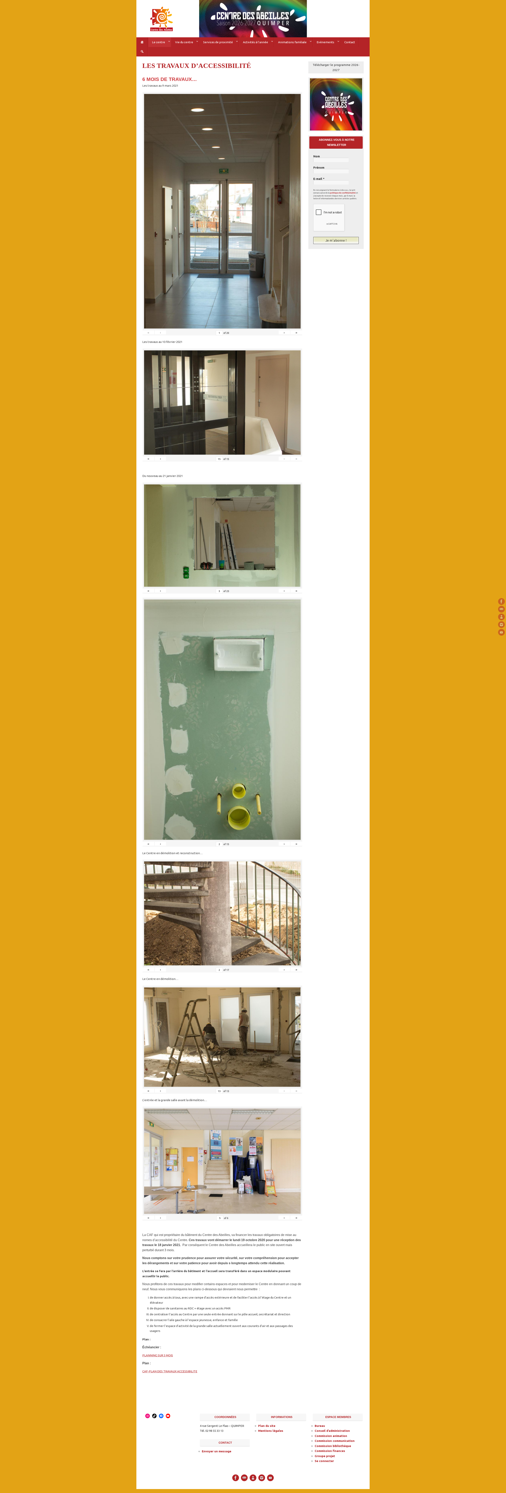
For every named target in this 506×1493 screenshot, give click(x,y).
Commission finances (330, 1451)
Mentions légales (270, 1430)
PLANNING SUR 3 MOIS (157, 1355)
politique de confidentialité (343, 193)
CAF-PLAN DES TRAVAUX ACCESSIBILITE (169, 1371)
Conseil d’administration (332, 1430)
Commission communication (335, 1440)
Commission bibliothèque (333, 1446)
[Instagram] (501, 624)
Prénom (318, 167)
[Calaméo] (501, 617)
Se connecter (324, 1461)
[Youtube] (501, 632)
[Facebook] (501, 601)
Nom (316, 156)
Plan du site (266, 1425)
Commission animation (331, 1436)
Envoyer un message (216, 1451)
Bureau (320, 1425)
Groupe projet (325, 1456)
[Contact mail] (501, 609)
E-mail (319, 178)
